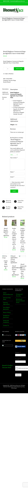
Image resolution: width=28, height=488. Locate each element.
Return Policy (6, 312)
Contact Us (6, 325)
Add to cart (19, 68)
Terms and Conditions (6, 321)
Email (12, 177)
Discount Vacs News (7, 298)
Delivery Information (6, 303)
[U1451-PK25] (14, 35)
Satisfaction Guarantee (6, 316)
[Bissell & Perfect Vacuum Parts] (7, 353)
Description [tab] (5, 89)
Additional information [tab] (5, 93)
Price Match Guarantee (6, 308)
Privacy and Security (19, 295)
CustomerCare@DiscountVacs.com (17, 1)
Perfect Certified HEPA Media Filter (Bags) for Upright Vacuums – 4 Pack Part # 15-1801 (22, 239)
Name (12, 172)
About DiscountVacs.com (7, 293)
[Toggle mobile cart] (22, 14)
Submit (18, 375)
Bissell (9, 82)
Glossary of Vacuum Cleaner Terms (20, 300)
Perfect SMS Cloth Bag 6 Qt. (6, 264)
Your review (14, 157)
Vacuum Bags (12, 80)
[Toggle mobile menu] (25, 14)
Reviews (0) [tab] (4, 98)
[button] (8, 74)
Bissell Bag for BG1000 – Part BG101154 (6, 232)
